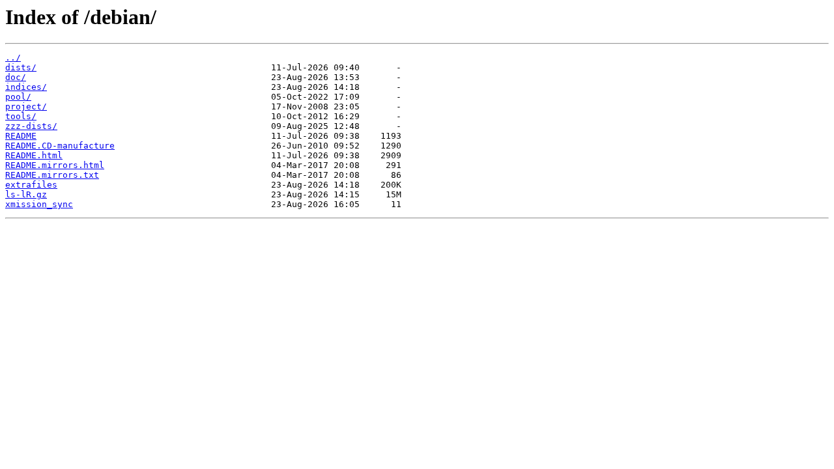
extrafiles (31, 185)
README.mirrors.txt (52, 175)
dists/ (20, 67)
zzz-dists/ (31, 126)
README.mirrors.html (54, 165)
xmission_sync (39, 204)
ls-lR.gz (26, 194)
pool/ (18, 97)
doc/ (15, 77)
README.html (34, 155)
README (20, 136)
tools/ (20, 116)
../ (13, 58)
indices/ (26, 87)
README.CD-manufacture (60, 145)
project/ (26, 106)
